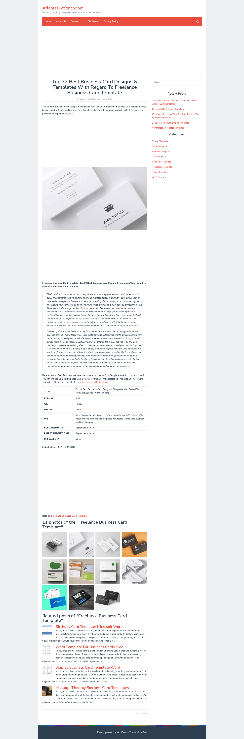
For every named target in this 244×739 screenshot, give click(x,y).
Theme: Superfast (138, 732)
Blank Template (159, 146)
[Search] (197, 21)
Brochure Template (161, 151)
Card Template (159, 156)
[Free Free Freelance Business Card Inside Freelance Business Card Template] (81, 597)
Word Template (159, 177)
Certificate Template (161, 161)
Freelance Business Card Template (92, 382)
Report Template (160, 171)
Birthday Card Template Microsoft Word (89, 626)
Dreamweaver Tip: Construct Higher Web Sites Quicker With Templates (174, 102)
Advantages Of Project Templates (168, 127)
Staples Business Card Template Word (88, 667)
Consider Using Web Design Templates (170, 122)
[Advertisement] (122, 52)
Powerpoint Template (162, 166)
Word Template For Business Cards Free (89, 647)
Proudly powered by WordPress (112, 732)
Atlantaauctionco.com (62, 8)
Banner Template (160, 141)
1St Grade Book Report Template (168, 108)
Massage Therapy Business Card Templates (92, 687)
